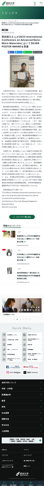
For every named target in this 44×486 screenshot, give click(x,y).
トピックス (5, 455)
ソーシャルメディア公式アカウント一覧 (7, 466)
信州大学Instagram (13, 372)
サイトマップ (27, 455)
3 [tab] (20, 319)
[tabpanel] (22, 307)
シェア (11, 52)
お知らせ (4, 450)
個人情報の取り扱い (29, 461)
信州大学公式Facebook (13, 367)
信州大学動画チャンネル (31, 367)
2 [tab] (17, 319)
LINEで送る (28, 52)
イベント (26, 450)
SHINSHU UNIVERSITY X (31, 372)
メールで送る (38, 52)
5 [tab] (26, 319)
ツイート (20, 52)
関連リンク (27, 466)
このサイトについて (7, 461)
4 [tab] (23, 319)
